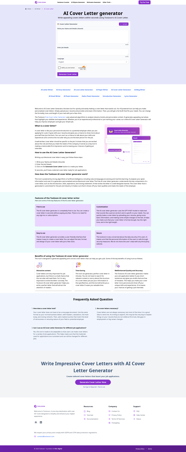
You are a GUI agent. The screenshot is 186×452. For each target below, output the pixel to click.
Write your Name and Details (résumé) (70, 28)
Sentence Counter (63, 2)
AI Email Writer (54, 96)
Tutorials (90, 415)
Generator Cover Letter (68, 74)
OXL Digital (58, 449)
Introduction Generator (112, 96)
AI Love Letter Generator (83, 90)
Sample (124, 24)
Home (29, 9)
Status (138, 419)
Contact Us (116, 411)
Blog (88, 411)
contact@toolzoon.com (45, 436)
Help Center (140, 415)
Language (60, 59)
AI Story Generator (63, 90)
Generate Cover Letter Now (93, 382)
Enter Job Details (62, 47)
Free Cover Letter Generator (55, 117)
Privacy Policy (116, 415)
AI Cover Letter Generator (121, 90)
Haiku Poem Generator (90, 96)
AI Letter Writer (47, 90)
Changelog (116, 423)
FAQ (137, 411)
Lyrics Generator (130, 96)
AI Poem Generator (71, 96)
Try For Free (144, 2)
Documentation (92, 419)
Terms (150, 449)
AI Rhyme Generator (78, 2)
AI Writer (37, 9)
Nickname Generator (94, 2)
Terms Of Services (118, 419)
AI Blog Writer (139, 90)
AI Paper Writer (102, 90)
